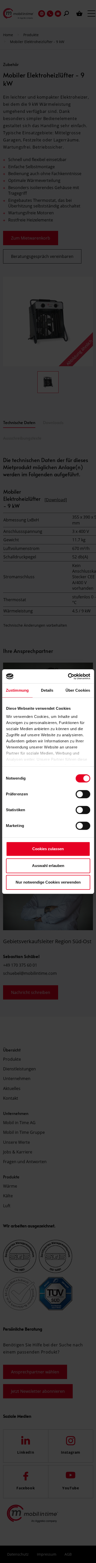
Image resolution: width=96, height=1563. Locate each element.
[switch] (83, 794)
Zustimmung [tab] (17, 690)
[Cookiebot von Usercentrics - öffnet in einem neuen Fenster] (68, 676)
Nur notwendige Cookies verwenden (48, 882)
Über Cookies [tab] (78, 690)
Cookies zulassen (48, 849)
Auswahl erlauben (48, 865)
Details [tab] (47, 690)
